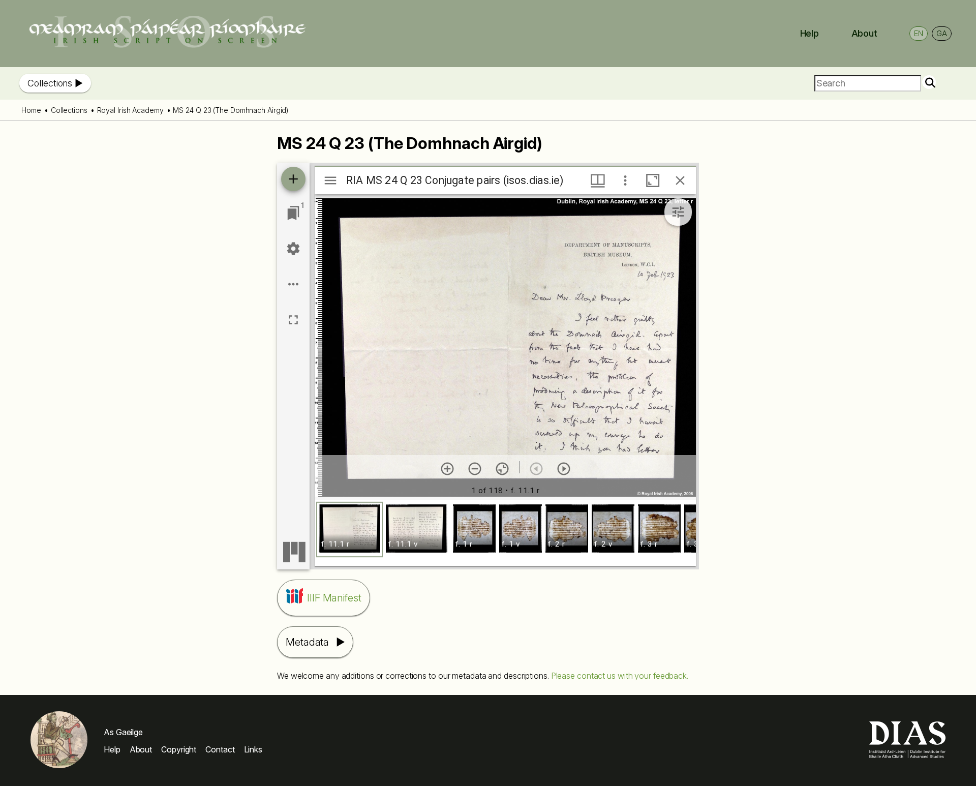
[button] (349, 529)
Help (809, 33)
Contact (219, 749)
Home (31, 110)
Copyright (178, 749)
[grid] (505, 533)
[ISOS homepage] (167, 45)
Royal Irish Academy (130, 110)
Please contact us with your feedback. (619, 676)
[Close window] (680, 180)
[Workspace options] (293, 284)
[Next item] (563, 468)
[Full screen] (293, 320)
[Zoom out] (475, 468)
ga (941, 33)
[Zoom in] (447, 468)
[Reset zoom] (502, 468)
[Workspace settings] (293, 248)
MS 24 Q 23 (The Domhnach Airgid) (231, 110)
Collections (49, 83)
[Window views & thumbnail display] (598, 180)
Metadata (307, 642)
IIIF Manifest (334, 598)
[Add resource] (293, 179)
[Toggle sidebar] (330, 180)
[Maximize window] (652, 180)
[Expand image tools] (678, 212)
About (864, 33)
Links (253, 749)
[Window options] (625, 180)
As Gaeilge (123, 732)
